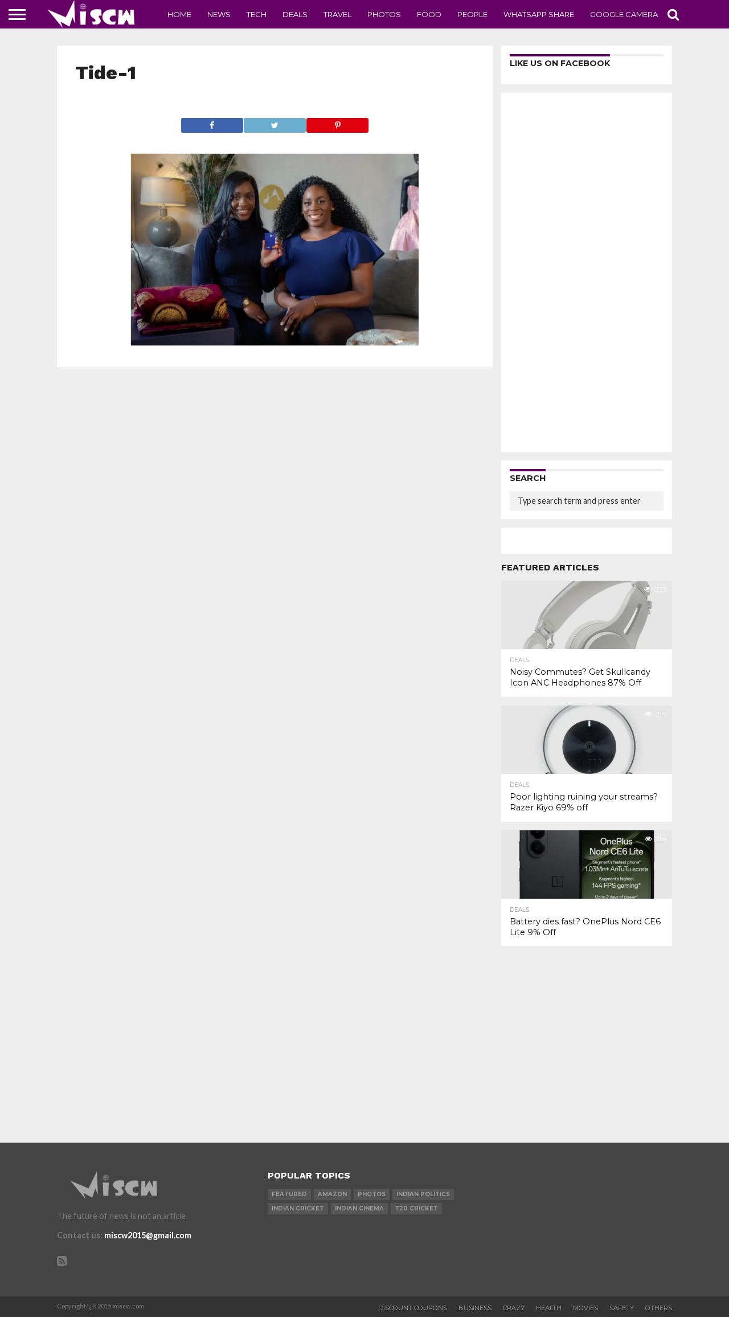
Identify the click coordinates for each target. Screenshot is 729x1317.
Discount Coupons (412, 1308)
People (472, 14)
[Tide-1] (274, 345)
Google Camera (624, 14)
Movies (585, 1308)
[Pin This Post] (337, 122)
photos (372, 1194)
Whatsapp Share (538, 14)
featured (289, 1194)
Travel (337, 14)
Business (475, 1308)
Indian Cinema (359, 1208)
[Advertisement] (587, 272)
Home (179, 14)
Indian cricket (298, 1208)
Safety (621, 1308)
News (219, 14)
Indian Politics (423, 1194)
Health (549, 1308)
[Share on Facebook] (212, 122)
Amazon (332, 1194)
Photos (384, 14)
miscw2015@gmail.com (147, 1235)
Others (658, 1308)
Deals (295, 14)
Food (429, 14)
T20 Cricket (416, 1208)
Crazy (514, 1308)
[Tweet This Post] (274, 122)
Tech (257, 14)
